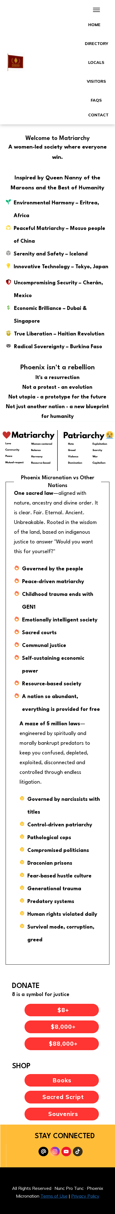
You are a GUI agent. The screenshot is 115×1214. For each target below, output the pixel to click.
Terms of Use (54, 1196)
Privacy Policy (85, 1196)
